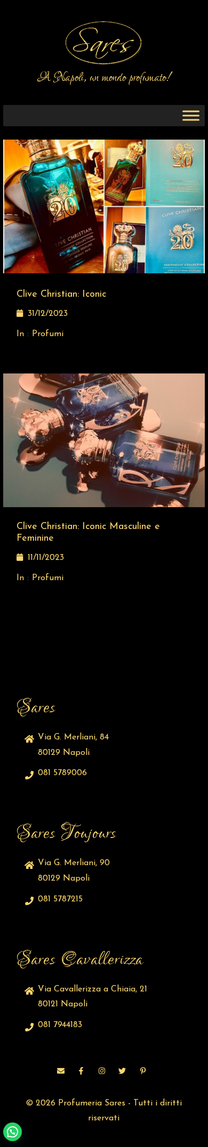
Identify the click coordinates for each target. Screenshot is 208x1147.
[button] (12, 1131)
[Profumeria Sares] (104, 43)
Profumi (47, 334)
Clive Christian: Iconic (61, 294)
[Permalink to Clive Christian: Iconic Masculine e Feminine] (104, 439)
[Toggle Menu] (190, 116)
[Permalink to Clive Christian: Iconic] (104, 206)
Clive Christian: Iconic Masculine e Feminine (88, 533)
